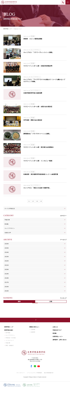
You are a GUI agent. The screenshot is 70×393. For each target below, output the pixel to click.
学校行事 (7, 219)
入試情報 (33, 329)
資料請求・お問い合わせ (59, 339)
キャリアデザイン (10, 228)
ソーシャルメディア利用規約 (34, 372)
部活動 (6, 224)
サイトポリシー (21, 372)
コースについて (10, 340)
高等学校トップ (7, 28)
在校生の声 (8, 232)
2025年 (7, 248)
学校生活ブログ (57, 330)
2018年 (7, 278)
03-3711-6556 (36, 361)
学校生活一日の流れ (11, 337)
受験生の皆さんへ (34, 327)
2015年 (7, 291)
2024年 (7, 252)
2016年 (7, 286)
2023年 (7, 256)
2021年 (7, 265)
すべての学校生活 (10, 208)
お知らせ (55, 327)
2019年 (7, 273)
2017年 (7, 282)
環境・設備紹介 (10, 345)
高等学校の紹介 (8, 330)
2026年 (7, 243)
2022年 (7, 261)
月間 (50, 301)
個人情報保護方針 (49, 372)
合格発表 (33, 332)
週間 (19, 301)
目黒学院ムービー (58, 336)
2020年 (7, 269)
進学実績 (8, 332)
